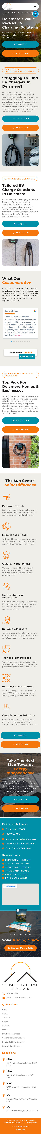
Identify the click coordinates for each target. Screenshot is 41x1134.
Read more (17, 335)
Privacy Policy (20, 1130)
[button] (35, 6)
